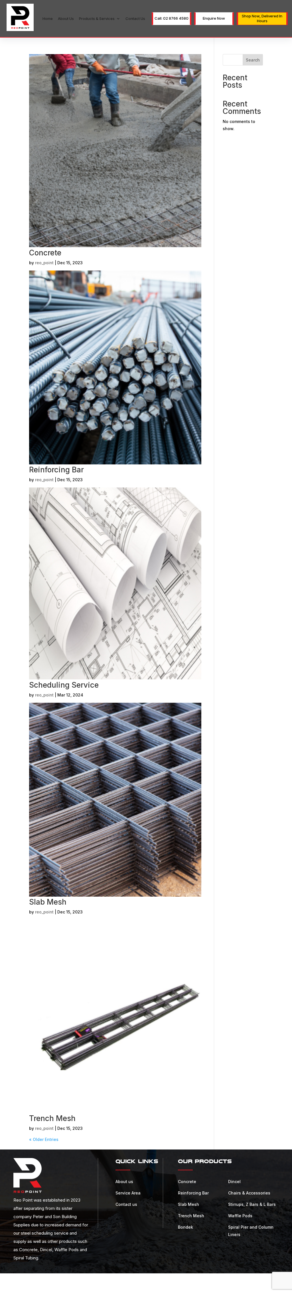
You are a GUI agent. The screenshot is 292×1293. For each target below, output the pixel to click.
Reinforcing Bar (56, 469)
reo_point (44, 262)
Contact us (135, 18)
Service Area (128, 1192)
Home (47, 18)
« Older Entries (43, 1139)
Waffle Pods (240, 1215)
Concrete (45, 252)
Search (253, 60)
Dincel (234, 1181)
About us (66, 18)
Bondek (185, 1227)
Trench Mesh (52, 1118)
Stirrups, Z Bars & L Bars (252, 1204)
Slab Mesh (47, 901)
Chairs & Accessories (249, 1192)
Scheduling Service (64, 685)
